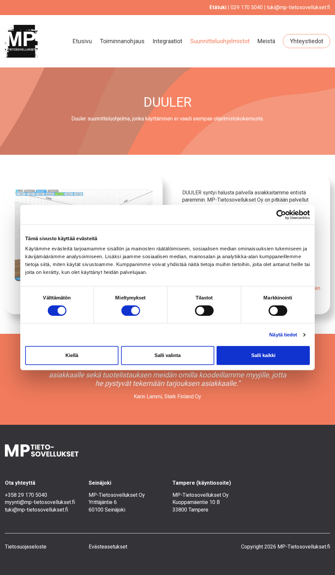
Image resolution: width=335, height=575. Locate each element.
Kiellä (71, 355)
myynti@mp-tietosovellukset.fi (40, 502)
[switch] (130, 310)
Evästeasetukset (108, 547)
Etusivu (82, 41)
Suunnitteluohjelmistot (220, 41)
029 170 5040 (247, 7)
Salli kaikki (263, 355)
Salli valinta (167, 355)
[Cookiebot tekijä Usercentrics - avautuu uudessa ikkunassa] (281, 215)
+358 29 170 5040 (26, 495)
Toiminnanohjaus (122, 41)
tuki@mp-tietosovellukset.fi (298, 7)
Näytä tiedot (283, 334)
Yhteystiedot (306, 41)
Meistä (266, 41)
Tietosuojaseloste (25, 547)
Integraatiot (167, 41)
